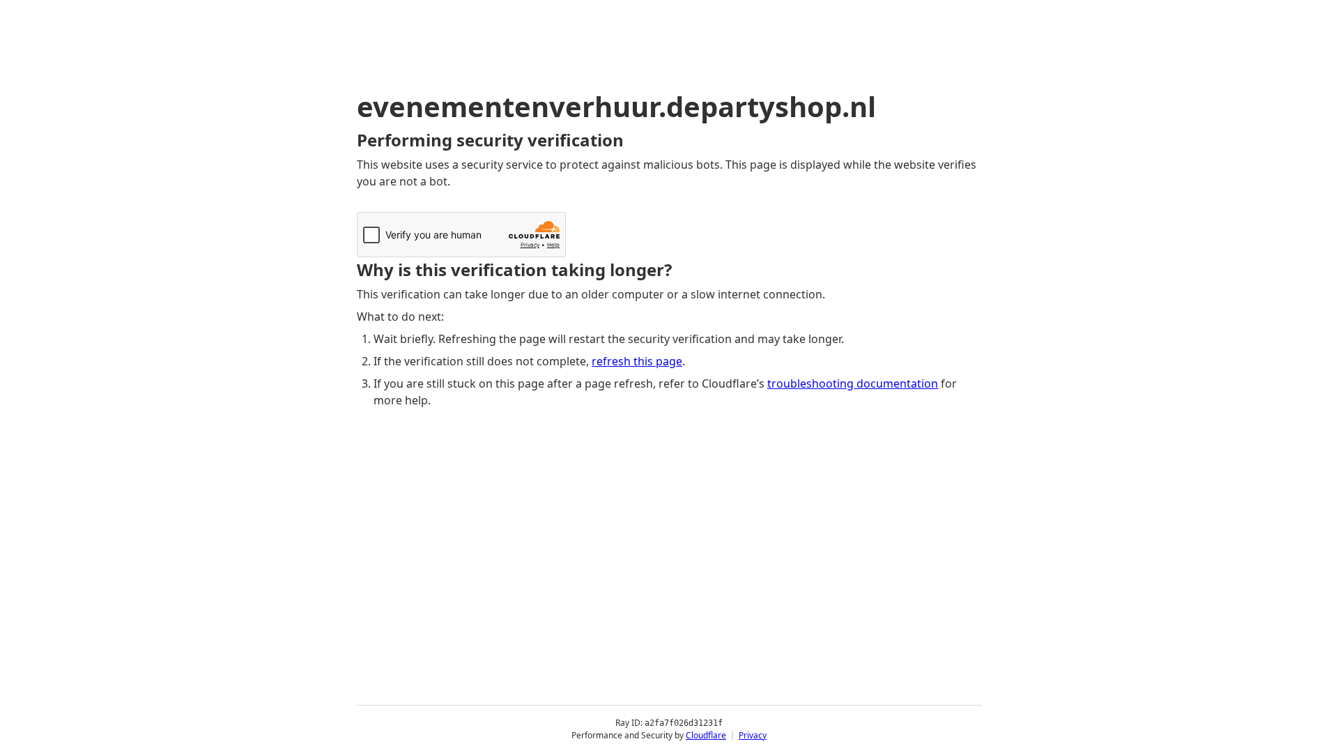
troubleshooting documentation (852, 383)
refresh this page (637, 361)
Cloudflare (706, 735)
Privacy (753, 735)
